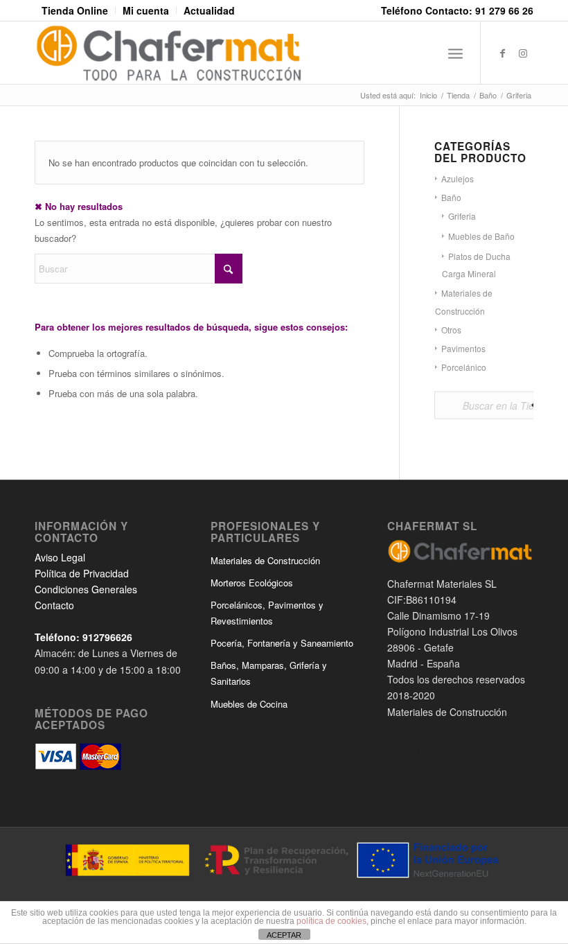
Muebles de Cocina (249, 703)
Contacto (54, 605)
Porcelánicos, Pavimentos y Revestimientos (267, 612)
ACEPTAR (284, 935)
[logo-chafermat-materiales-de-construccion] (169, 52)
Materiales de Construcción (265, 560)
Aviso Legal (60, 557)
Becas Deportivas (425, 752)
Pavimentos (463, 348)
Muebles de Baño (481, 236)
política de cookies (331, 921)
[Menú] (455, 52)
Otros (451, 329)
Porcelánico (463, 367)
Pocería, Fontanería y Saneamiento (282, 642)
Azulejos (457, 178)
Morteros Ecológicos (252, 582)
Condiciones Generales (86, 589)
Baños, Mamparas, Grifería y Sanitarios (269, 673)
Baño (451, 197)
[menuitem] (75, 10)
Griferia (462, 216)
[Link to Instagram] (523, 52)
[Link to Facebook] (502, 52)
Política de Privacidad (82, 573)
